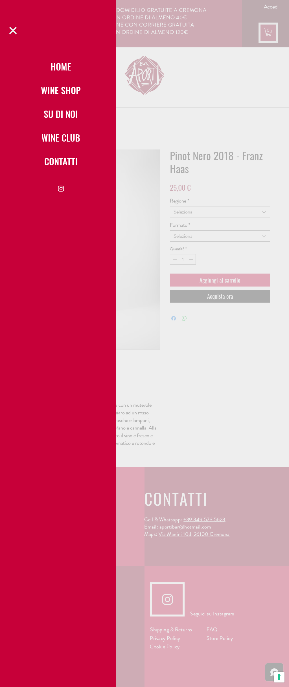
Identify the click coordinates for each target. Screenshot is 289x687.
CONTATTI (61, 161)
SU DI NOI (61, 113)
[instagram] (61, 189)
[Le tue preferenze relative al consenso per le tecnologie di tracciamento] (279, 677)
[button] (13, 30)
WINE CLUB (60, 137)
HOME (61, 66)
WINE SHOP (61, 90)
